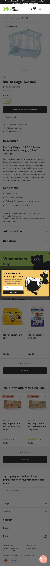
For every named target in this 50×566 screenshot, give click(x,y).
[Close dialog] (46, 271)
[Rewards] (43, 559)
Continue (13, 292)
